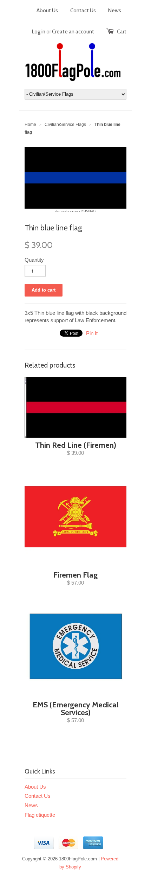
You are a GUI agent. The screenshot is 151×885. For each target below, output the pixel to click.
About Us (47, 10)
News (114, 10)
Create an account (73, 31)
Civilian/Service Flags (65, 124)
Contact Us (83, 10)
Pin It (92, 333)
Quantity (34, 260)
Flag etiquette (40, 815)
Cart (121, 31)
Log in (38, 31)
